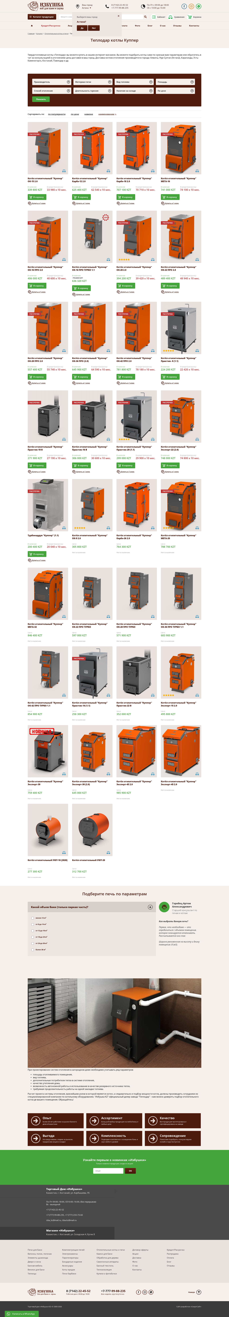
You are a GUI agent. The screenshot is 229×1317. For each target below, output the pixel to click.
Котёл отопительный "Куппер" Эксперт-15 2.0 (178, 704)
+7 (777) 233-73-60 (74, 1215)
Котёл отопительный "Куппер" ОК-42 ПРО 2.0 (134, 360)
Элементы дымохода (38, 1257)
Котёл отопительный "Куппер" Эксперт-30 (45, 783)
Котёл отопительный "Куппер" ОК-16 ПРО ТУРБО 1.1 (89, 268)
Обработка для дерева (107, 1257)
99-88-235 (113, 1291)
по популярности (56, 114)
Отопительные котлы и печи (56, 33)
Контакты (194, 25)
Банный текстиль (105, 1265)
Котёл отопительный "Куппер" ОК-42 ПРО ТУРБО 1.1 (45, 704)
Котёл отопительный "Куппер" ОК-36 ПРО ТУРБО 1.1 (178, 625)
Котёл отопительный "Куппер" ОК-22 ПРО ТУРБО (89, 625)
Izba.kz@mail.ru (69, 1220)
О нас (163, 25)
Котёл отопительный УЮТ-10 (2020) (47, 860)
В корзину (38, 197)
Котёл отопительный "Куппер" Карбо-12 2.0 (89, 180)
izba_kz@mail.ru (53, 1220)
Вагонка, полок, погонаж (40, 1253)
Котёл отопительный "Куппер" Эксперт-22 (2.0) (178, 448)
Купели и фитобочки (107, 1273)
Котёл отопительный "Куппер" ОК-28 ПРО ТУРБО (134, 625)
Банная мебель (35, 1265)
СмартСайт (196, 1306)
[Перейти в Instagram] (191, 6)
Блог (150, 25)
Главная (31, 33)
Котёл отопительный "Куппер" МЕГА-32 (45, 625)
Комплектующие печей (73, 1249)
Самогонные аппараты (108, 1261)
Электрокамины (70, 1253)
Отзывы (177, 25)
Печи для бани (35, 1249)
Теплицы (32, 1273)
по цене (75, 114)
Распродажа (172, 1253)
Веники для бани (36, 1269)
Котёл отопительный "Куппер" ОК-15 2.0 (45, 180)
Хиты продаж (68, 1269)
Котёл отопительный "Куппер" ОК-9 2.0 (89, 537)
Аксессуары (67, 1265)
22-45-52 (78, 1291)
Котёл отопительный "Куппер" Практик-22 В (134, 704)
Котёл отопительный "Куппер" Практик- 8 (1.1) (178, 360)
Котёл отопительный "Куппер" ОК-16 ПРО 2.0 (45, 268)
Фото (137, 25)
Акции (71, 25)
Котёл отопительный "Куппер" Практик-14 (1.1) (89, 704)
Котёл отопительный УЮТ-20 (88, 860)
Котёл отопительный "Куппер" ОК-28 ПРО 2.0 (45, 360)
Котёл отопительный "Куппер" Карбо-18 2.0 (134, 180)
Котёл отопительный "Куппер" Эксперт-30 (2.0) (89, 783)
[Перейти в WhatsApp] (198, 6)
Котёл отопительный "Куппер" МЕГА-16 (178, 180)
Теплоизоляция (104, 1269)
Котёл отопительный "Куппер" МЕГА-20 (178, 537)
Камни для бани (104, 1253)
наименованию (106, 114)
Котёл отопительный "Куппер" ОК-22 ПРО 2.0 (178, 268)
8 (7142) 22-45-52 (119, 5)
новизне (88, 114)
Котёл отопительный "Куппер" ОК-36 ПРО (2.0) (89, 360)
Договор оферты (140, 1249)
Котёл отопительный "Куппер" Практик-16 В (89, 448)
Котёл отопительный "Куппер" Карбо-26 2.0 (134, 537)
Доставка (136, 1257)
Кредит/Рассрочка (50, 25)
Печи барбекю (69, 1273)
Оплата (123, 25)
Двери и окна (34, 1261)
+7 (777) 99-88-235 (55, 1215)
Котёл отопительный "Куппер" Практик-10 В (45, 448)
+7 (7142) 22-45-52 (55, 1209)
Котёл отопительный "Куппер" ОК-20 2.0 (134, 268)
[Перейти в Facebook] (184, 6)
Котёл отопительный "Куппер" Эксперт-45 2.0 (134, 783)
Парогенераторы (70, 1257)
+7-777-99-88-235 (119, 7)
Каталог (39, 33)
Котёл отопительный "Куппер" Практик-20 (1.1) (134, 448)
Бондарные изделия (72, 1261)
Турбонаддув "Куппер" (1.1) (43, 535)
